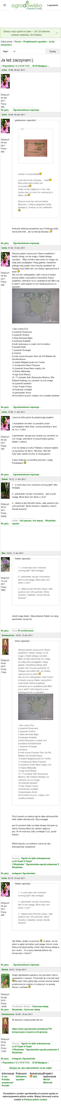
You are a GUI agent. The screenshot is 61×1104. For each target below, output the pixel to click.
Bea (3, 553)
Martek (5, 969)
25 (36, 65)
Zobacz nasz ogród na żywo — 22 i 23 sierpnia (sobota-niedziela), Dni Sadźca (26, 33)
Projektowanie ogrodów (34, 41)
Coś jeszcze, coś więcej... (32, 520)
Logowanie (52, 5)
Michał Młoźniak (47, 1081)
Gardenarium (8, 635)
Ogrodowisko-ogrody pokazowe (41, 864)
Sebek (5, 479)
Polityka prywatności (7, 1081)
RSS (34, 1076)
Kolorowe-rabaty (41, 1006)
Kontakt (5, 1085)
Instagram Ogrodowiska (23, 873)
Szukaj (52, 51)
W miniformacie (25, 630)
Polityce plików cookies (35, 1099)
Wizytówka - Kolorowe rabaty (26, 1009)
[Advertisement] (30, 19)
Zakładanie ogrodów (21, 1078)
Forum (18, 41)
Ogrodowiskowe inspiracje (26, 109)
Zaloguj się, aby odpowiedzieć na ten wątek (30, 1067)
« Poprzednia (7, 65)
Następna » (43, 65)
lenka (4, 69)
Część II (21, 861)
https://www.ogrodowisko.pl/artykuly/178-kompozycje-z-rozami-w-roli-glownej (32, 1030)
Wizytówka (18, 864)
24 (33, 65)
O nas (4, 1076)
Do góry (5, 109)
